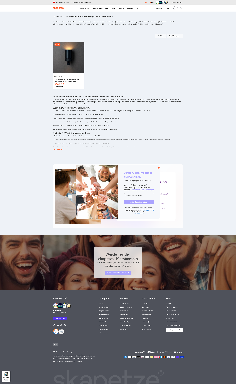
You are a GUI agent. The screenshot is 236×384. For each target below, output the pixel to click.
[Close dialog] (158, 167)
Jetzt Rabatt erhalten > (139, 202)
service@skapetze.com (148, 210)
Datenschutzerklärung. (139, 213)
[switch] (6, 380)
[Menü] (9, 372)
